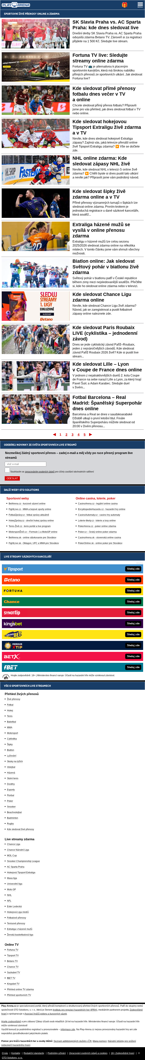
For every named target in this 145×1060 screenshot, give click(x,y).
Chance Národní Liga (18, 850)
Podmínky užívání (57, 1053)
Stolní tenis (12, 778)
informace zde (68, 1029)
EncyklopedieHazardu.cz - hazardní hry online (101, 509)
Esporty (11, 789)
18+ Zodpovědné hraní (122, 1053)
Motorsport (12, 733)
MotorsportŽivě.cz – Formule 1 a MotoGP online (33, 532)
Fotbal (10, 705)
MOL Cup (12, 855)
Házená (11, 772)
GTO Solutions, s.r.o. (12, 1057)
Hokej (10, 710)
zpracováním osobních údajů (40, 471)
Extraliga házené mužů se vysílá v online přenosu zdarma (101, 230)
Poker (10, 801)
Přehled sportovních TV (19, 995)
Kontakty (15, 1053)
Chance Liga (13, 844)
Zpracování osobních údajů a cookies (88, 1053)
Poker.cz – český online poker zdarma (97, 532)
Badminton (12, 818)
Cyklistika (12, 738)
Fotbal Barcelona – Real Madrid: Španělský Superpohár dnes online (107, 403)
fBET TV (11, 978)
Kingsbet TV (13, 983)
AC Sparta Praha (15, 867)
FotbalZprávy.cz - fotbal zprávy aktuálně (29, 515)
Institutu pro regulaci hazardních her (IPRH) (75, 1010)
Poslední (91, 434)
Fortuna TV (12, 950)
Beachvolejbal (14, 812)
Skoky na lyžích (15, 761)
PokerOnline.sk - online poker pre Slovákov (100, 543)
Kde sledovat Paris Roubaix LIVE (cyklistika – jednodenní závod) (104, 333)
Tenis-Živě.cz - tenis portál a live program (30, 526)
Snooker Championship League (23, 861)
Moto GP (11, 889)
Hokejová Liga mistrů (18, 912)
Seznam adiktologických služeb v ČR (73, 1041)
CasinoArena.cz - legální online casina (98, 503)
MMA (9, 727)
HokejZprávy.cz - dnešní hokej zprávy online (31, 520)
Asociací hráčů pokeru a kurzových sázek (46, 1013)
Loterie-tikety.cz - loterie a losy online (97, 520)
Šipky (10, 744)
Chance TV (13, 967)
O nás (5, 1053)
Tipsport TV (13, 955)
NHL (9, 895)
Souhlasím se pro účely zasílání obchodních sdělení (52, 471)
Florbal (10, 795)
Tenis (9, 716)
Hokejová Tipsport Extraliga (21, 872)
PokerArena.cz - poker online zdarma (97, 526)
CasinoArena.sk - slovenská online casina (99, 537)
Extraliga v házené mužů (19, 929)
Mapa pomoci (100, 1041)
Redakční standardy (34, 1053)
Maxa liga (12, 878)
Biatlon (10, 750)
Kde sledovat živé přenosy (20, 829)
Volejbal (11, 767)
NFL (9, 900)
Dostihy (11, 784)
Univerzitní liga (14, 884)
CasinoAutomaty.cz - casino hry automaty (99, 515)
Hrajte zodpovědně (11, 1021)
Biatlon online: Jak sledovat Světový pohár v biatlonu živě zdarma (105, 266)
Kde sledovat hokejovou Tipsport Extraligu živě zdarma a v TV (106, 127)
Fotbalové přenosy (16, 917)
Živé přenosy (13, 699)
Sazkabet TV (13, 972)
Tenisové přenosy (16, 923)
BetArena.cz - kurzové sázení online (27, 503)
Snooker (11, 806)
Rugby (10, 823)
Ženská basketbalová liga (20, 934)
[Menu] (140, 5)
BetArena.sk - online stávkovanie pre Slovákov (32, 537)
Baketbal (11, 721)
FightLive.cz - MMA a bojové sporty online (30, 509)
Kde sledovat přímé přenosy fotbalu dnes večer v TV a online (104, 94)
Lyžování (11, 755)
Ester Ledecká (14, 906)
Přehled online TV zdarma (20, 989)
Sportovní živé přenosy (20, 13)
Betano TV (12, 961)
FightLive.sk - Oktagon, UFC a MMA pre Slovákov (34, 543)
